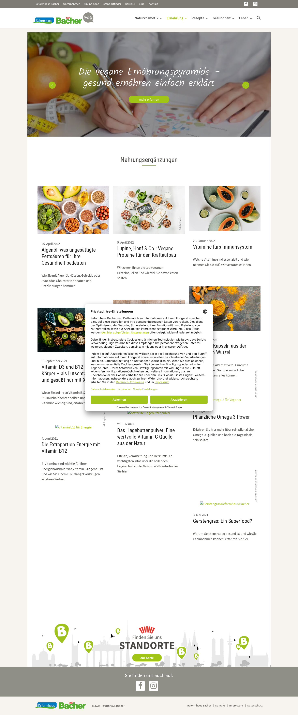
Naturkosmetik (146, 18)
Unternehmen (71, 4)
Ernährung (175, 18)
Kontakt (153, 4)
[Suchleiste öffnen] (259, 18)
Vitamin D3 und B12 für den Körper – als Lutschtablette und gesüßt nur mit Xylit (70, 373)
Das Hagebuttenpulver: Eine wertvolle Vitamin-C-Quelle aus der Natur (146, 436)
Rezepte (198, 18)
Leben (244, 18)
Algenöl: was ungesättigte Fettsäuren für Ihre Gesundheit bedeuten (69, 256)
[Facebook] (246, 4)
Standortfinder (112, 4)
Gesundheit (222, 18)
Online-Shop (91, 4)
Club (142, 4)
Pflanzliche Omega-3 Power (221, 417)
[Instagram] (255, 4)
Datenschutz (255, 705)
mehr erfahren (149, 99)
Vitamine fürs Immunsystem (222, 247)
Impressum (236, 705)
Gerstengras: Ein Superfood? (222, 521)
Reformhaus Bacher (47, 4)
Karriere (130, 4)
